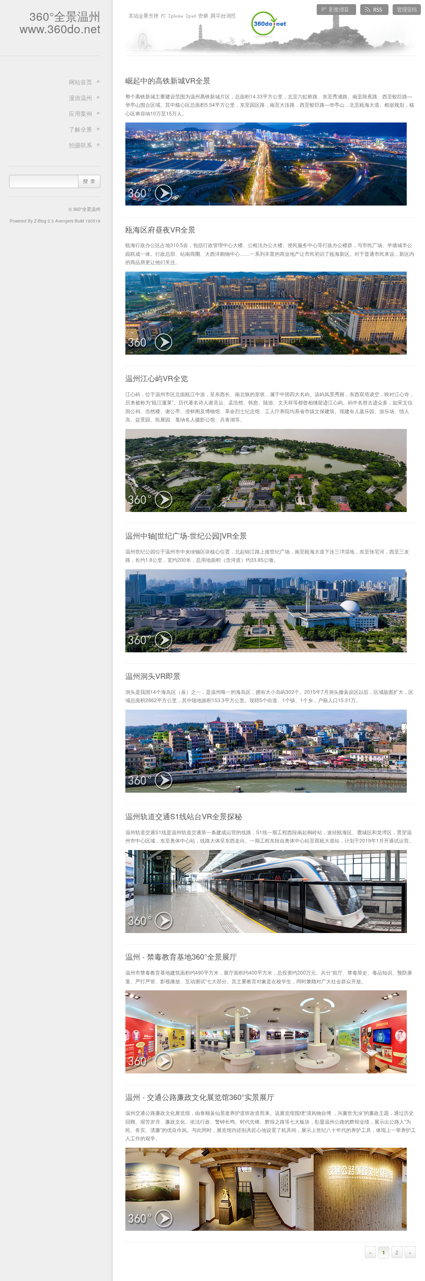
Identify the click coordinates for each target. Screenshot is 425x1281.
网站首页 (80, 82)
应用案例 (80, 113)
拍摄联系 (80, 145)
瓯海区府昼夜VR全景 (160, 229)
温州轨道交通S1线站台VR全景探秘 (183, 816)
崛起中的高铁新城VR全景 (167, 80)
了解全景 (80, 129)
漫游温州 (80, 97)
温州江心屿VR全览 (156, 377)
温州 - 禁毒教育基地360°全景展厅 (181, 956)
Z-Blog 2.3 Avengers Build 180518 (67, 221)
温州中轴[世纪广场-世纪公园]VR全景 (186, 535)
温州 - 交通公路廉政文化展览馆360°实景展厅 (199, 1096)
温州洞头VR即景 (153, 675)
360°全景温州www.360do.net (60, 22)
